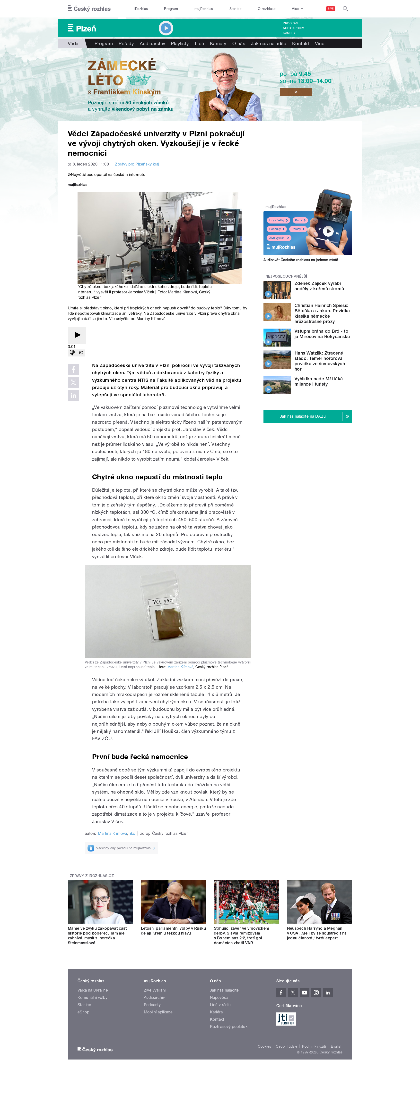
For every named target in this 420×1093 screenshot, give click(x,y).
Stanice (235, 9)
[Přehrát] (77, 335)
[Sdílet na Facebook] (73, 369)
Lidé (199, 43)
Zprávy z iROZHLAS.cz (92, 876)
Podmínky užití (314, 1046)
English (336, 1046)
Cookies (264, 1046)
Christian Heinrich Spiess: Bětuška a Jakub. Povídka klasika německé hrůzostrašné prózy (322, 313)
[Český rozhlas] (89, 8)
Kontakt (300, 43)
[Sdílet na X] (73, 382)
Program (171, 9)
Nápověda (219, 997)
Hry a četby (276, 220)
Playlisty (180, 43)
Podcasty (152, 1004)
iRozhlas (141, 9)
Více (322, 43)
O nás (238, 43)
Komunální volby (92, 997)
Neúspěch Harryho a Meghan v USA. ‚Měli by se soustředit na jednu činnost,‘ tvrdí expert (317, 933)
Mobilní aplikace (158, 1012)
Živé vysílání (277, 238)
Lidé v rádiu (220, 1004)
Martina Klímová (182, 292)
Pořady (126, 43)
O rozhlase (267, 9)
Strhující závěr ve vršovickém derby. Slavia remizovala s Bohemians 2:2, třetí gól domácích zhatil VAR (241, 935)
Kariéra (216, 1012)
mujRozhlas (203, 9)
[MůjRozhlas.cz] (77, 185)
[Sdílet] (81, 352)
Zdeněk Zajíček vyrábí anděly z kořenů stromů (319, 286)
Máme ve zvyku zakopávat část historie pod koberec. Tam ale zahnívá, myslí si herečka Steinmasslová (97, 935)
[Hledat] (345, 8)
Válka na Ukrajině (93, 990)
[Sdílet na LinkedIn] (73, 395)
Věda (73, 43)
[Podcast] (72, 352)
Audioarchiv (293, 28)
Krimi (298, 220)
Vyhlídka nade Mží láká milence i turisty (319, 381)
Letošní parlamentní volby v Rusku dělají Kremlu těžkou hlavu (173, 931)
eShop (83, 1012)
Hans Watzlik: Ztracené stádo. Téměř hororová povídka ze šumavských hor (320, 361)
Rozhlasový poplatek (228, 1026)
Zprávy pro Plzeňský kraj (137, 164)
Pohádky (275, 229)
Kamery (289, 33)
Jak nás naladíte (268, 43)
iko (132, 833)
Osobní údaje (287, 1046)
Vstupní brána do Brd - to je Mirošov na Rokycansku (322, 334)
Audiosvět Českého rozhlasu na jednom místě (300, 260)
